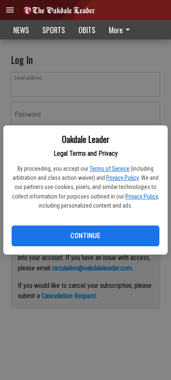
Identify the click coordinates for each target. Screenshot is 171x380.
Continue (85, 236)
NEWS (21, 30)
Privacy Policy (122, 177)
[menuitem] (121, 29)
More (116, 30)
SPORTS (53, 30)
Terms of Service (109, 168)
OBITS (86, 30)
